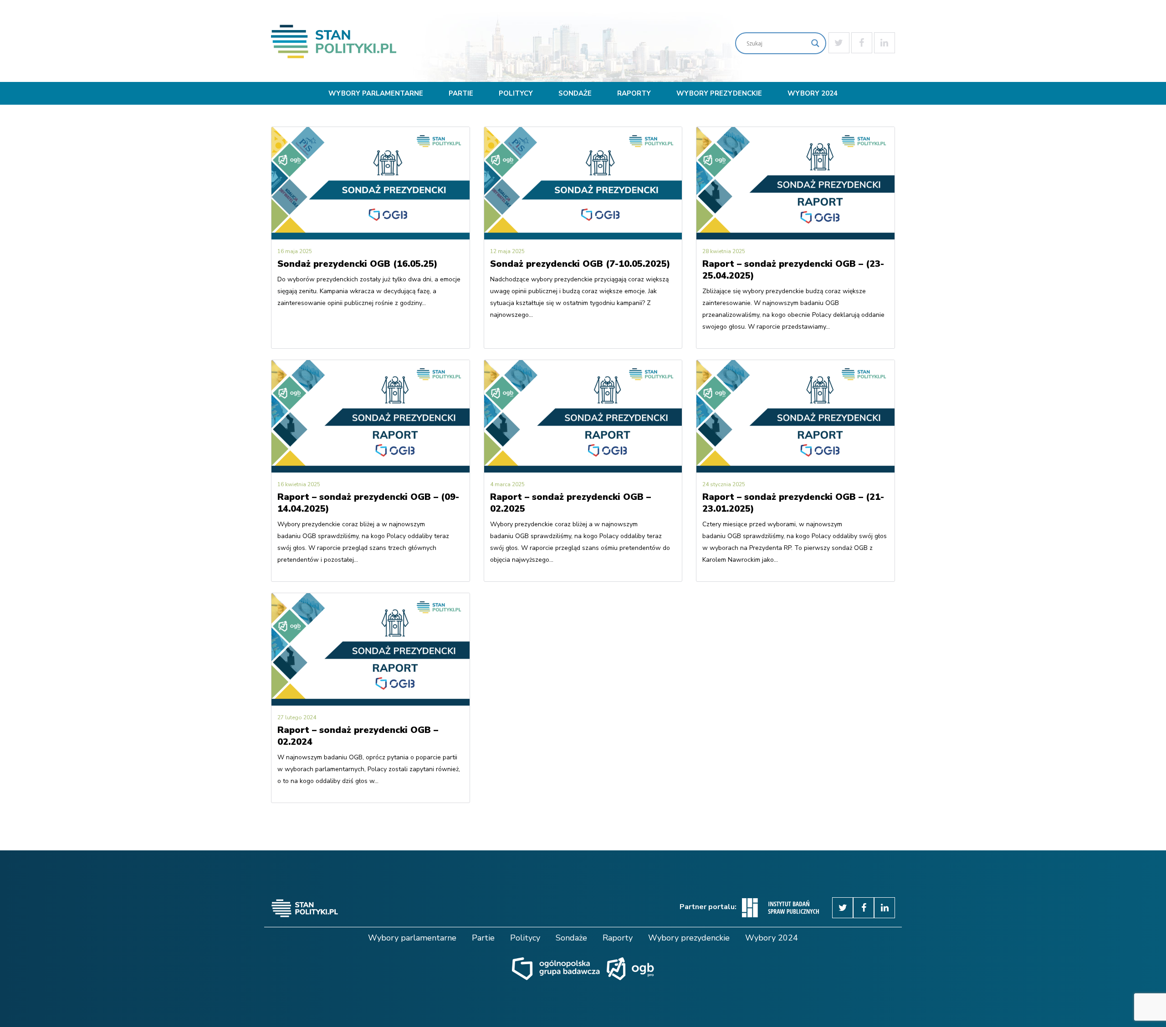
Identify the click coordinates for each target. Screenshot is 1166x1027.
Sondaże (575, 93)
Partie (461, 93)
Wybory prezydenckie (719, 93)
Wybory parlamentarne (375, 93)
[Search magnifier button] (815, 43)
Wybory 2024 (813, 93)
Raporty (634, 93)
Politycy (516, 93)
